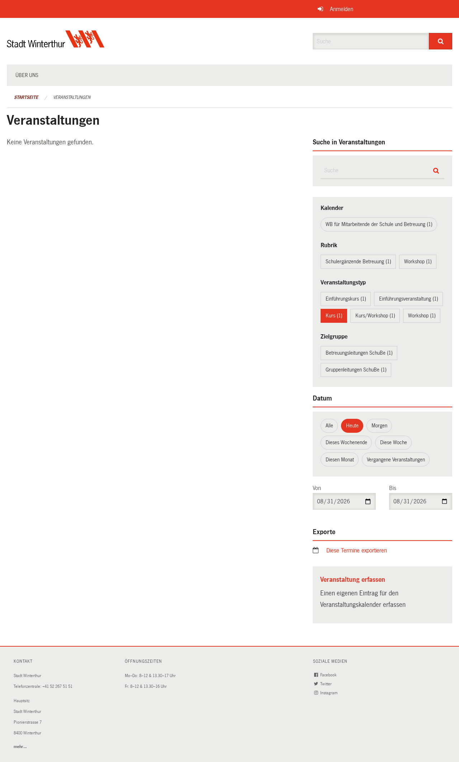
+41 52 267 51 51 (57, 686)
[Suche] (440, 41)
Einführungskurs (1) (346, 299)
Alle (329, 425)
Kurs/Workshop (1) (375, 315)
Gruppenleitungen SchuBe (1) (356, 370)
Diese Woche (393, 442)
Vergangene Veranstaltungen (396, 460)
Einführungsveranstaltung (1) (408, 299)
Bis (392, 488)
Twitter (326, 684)
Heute (352, 425)
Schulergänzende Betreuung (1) (358, 261)
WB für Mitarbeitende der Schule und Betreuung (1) (379, 224)
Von (317, 488)
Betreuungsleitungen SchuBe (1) (359, 353)
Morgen (379, 425)
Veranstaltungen (71, 97)
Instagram (329, 693)
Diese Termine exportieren (356, 550)
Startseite (26, 97)
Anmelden (341, 9)
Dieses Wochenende (346, 442)
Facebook (329, 675)
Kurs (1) (334, 315)
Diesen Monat (340, 460)
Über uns (26, 75)
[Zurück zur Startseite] (56, 44)
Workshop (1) (418, 261)
